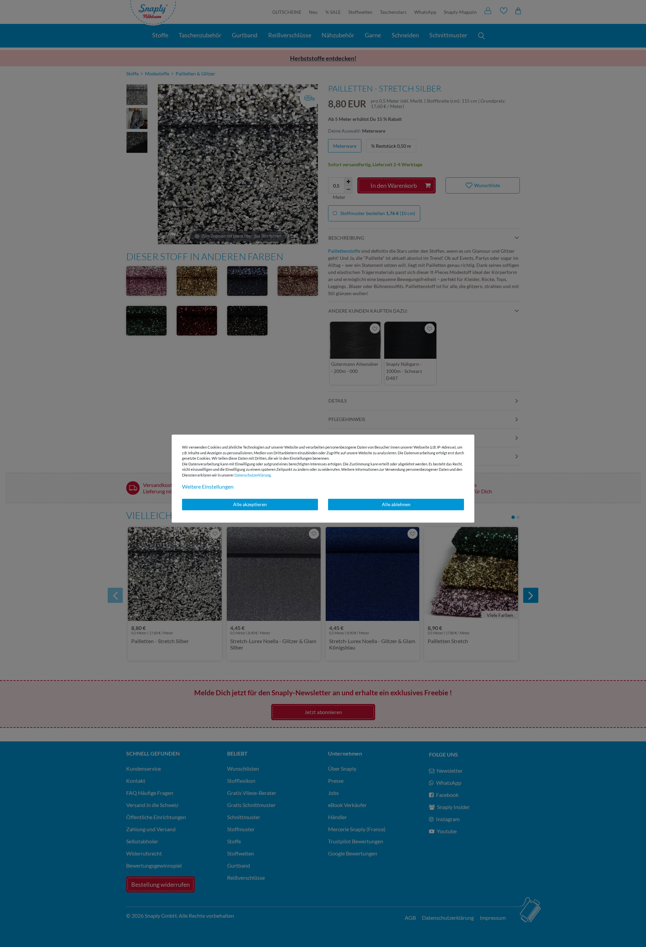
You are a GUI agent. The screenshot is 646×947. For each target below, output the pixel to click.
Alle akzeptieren (250, 504)
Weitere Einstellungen (208, 486)
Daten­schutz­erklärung (253, 475)
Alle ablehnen (396, 504)
